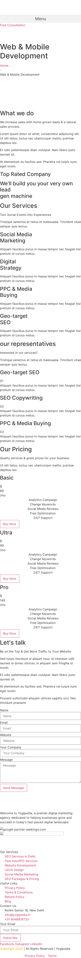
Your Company (10, 747)
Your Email (7, 923)
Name (4, 710)
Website (5, 734)
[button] (40, 19)
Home (4, 65)
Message (6, 759)
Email (4, 722)
